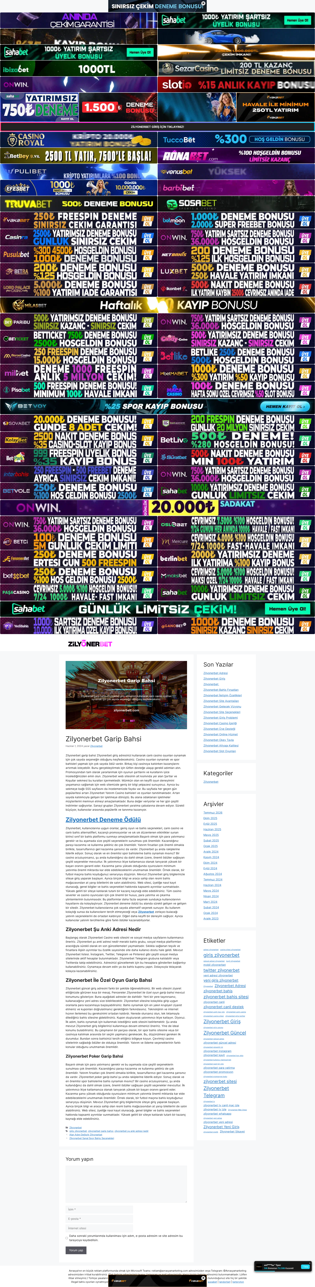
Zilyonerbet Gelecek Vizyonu (222, 706)
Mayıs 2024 (211, 890)
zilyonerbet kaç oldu (234, 1055)
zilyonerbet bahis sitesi (226, 996)
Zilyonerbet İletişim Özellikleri (222, 695)
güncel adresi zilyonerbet (214, 961)
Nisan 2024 (211, 896)
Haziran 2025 (212, 829)
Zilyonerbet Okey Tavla (218, 740)
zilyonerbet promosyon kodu (215, 1076)
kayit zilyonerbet (233, 961)
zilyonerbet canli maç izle (214, 1012)
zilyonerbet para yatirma (219, 1067)
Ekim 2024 (210, 862)
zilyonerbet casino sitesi (213, 1016)
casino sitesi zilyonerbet (230, 950)
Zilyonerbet (75, 1127)
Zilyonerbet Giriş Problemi (220, 717)
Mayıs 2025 (211, 835)
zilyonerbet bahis (217, 991)
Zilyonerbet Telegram (216, 1091)
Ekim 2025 (210, 818)
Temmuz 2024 (212, 879)
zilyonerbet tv (209, 1101)
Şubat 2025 (211, 840)
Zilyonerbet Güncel (224, 1033)
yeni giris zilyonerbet (220, 980)
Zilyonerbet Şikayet (232, 1131)
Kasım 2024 (211, 857)
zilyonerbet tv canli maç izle (221, 1105)
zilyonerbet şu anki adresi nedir (131, 1131)
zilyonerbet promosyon (218, 1072)
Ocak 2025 (210, 846)
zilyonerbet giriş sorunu (213, 1027)
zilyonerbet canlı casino (236, 1012)
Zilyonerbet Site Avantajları (221, 701)
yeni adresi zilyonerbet (218, 975)
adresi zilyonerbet (211, 950)
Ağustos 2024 (212, 874)
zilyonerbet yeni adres (212, 1118)
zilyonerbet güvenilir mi (213, 1047)
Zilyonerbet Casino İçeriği (220, 723)
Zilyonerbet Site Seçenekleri (221, 712)
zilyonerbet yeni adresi (218, 1122)
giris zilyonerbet (78, 1131)
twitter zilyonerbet (221, 970)
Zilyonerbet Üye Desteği (219, 728)
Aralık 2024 (211, 851)
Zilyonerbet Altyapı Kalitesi (221, 745)
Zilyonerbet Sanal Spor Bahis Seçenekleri (91, 1138)
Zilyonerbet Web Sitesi (237, 1110)
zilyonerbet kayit (214, 1055)
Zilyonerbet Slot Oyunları (219, 751)
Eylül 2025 (210, 823)
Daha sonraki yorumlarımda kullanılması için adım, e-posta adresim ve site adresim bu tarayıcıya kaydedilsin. (126, 1238)
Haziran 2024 (212, 885)
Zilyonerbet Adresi (215, 673)
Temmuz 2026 (212, 812)
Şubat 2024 (211, 907)
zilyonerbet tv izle (214, 1109)
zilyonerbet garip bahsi (100, 1131)
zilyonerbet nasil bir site (213, 1064)
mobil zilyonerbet (214, 964)
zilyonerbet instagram (217, 1051)
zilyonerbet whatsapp (217, 1113)
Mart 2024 (210, 901)
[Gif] (157, 305)
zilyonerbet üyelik (210, 1132)
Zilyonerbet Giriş (214, 678)
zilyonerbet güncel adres (213, 1039)
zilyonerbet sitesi (220, 1081)
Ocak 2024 (210, 913)
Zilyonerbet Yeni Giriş (221, 1127)
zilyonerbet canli (214, 1002)
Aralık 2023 (211, 918)
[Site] (78, 220)
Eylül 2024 (210, 868)
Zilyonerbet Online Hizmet (220, 734)
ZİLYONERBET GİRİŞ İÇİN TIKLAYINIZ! (157, 127)
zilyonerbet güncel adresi (219, 1042)
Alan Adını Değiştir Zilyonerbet (85, 1134)
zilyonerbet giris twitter (235, 1016)
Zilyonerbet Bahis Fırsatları (221, 689)
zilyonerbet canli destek (223, 1007)
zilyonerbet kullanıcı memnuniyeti (217, 1060)
